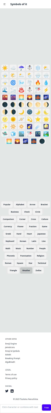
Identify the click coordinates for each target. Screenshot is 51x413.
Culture (44, 219)
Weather (26, 270)
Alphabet (20, 204)
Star (30, 263)
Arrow (32, 204)
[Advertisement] (25, 35)
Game (44, 226)
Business (15, 212)
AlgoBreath (10, 362)
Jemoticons (10, 347)
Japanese (41, 234)
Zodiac (38, 270)
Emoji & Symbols (12, 351)
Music (18, 248)
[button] (4, 4)
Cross (33, 219)
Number (30, 248)
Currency (8, 226)
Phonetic (11, 255)
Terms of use (10, 374)
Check (27, 212)
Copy (46, 407)
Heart (29, 234)
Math (7, 248)
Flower (20, 226)
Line (44, 241)
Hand (18, 234)
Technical (42, 263)
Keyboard (10, 241)
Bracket (44, 204)
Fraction (32, 226)
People (42, 248)
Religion (40, 255)
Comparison (8, 219)
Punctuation (25, 255)
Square (20, 263)
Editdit (8, 354)
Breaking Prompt (12, 358)
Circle (37, 212)
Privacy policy (11, 378)
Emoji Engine (11, 343)
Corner (22, 219)
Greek (8, 234)
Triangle (13, 270)
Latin (34, 241)
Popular (6, 204)
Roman (8, 263)
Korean (23, 241)
